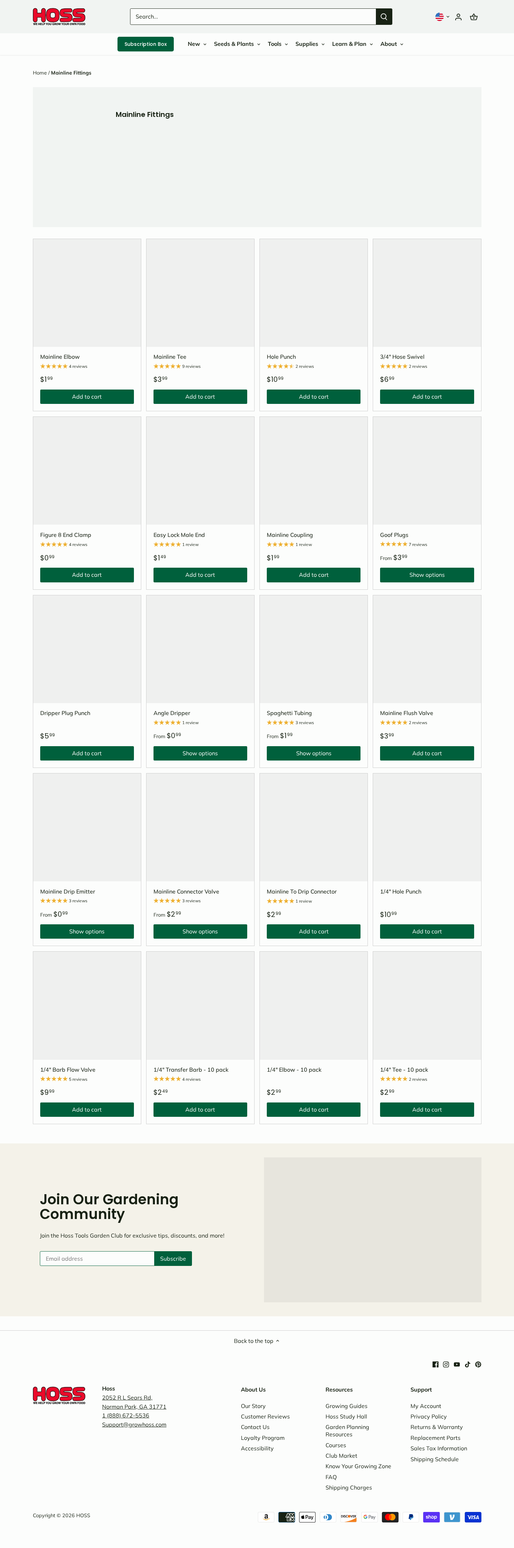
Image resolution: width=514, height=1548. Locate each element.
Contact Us (255, 1426)
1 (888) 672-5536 (125, 1415)
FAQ (331, 1476)
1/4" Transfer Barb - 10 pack (191, 1069)
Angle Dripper (172, 712)
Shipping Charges (349, 1487)
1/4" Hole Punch (400, 891)
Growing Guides (346, 1405)
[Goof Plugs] (427, 471)
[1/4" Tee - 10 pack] (427, 1005)
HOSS (83, 1515)
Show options (412, 576)
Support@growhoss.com (134, 1424)
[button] (443, 16)
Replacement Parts (436, 1437)
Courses (336, 1445)
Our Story (253, 1405)
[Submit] (384, 16)
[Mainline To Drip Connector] (313, 827)
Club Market (341, 1455)
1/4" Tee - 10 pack (404, 1069)
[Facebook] (435, 1363)
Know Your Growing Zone (358, 1466)
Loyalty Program (263, 1437)
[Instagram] (446, 1363)
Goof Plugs (394, 534)
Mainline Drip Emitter (67, 891)
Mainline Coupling (290, 534)
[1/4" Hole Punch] (427, 827)
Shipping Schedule (435, 1459)
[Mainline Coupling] (313, 471)
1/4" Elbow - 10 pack (294, 1069)
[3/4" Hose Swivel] (427, 293)
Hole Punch (281, 356)
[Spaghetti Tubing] (313, 649)
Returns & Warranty (437, 1426)
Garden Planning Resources (347, 1430)
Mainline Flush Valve (406, 712)
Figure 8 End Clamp (65, 534)
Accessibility (257, 1448)
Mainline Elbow (60, 356)
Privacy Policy (429, 1416)
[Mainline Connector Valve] (200, 827)
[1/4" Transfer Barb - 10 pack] (200, 1005)
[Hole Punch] (313, 293)
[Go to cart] (474, 16)
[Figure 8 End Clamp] (87, 471)
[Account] (458, 16)
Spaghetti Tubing (289, 712)
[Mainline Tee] (200, 293)
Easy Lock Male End (179, 534)
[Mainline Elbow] (87, 293)
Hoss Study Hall (346, 1416)
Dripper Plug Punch (65, 712)
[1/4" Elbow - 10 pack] (313, 1005)
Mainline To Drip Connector (302, 891)
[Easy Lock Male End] (200, 471)
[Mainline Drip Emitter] (87, 827)
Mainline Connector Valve (186, 891)
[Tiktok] (468, 1363)
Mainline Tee (170, 356)
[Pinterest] (478, 1363)
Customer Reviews (265, 1416)
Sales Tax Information (439, 1448)
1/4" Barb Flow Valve (67, 1069)
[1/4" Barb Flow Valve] (87, 1005)
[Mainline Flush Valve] (427, 649)
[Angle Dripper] (200, 649)
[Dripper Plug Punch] (87, 649)
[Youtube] (457, 1363)
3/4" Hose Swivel (402, 356)
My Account (426, 1405)
